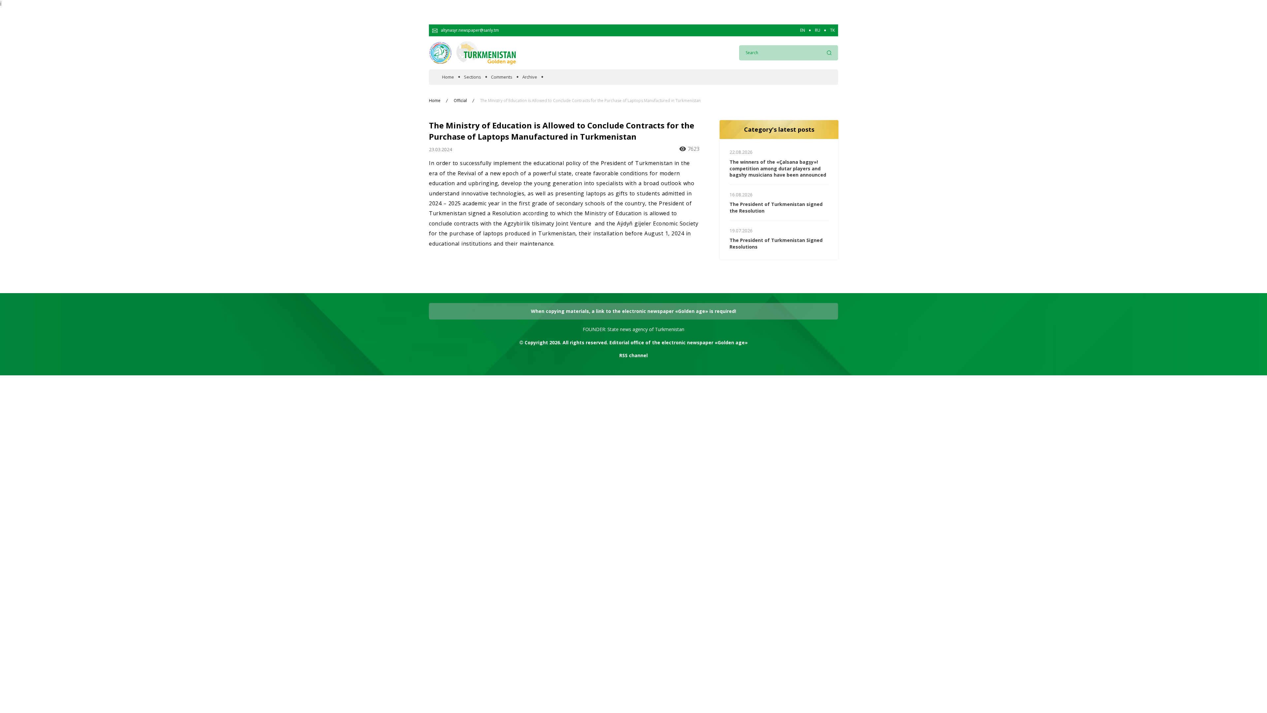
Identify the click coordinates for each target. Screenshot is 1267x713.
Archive (529, 77)
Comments (501, 77)
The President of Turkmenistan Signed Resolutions (776, 243)
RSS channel (633, 355)
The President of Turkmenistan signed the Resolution (776, 207)
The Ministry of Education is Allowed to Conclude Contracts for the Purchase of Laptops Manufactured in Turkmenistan (590, 100)
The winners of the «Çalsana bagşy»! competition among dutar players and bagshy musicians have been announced (778, 168)
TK (832, 30)
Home (448, 77)
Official (460, 100)
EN (802, 30)
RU (817, 30)
